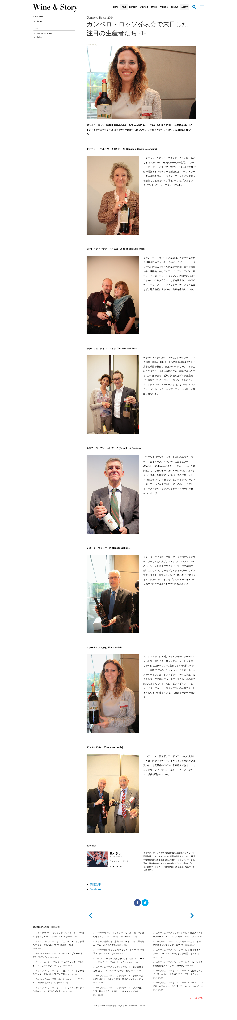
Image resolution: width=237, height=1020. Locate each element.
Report (133, 7)
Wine (124, 7)
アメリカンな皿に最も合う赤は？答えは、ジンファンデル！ (118, 991)
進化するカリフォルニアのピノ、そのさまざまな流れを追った (178, 953)
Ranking (164, 7)
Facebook (141, 1005)
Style (154, 7)
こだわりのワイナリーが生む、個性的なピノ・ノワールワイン (178, 974)
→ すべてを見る (196, 998)
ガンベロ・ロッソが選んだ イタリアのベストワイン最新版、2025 (58, 945)
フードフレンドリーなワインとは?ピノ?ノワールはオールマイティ (178, 986)
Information (133, 1005)
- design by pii (122, 1005)
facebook (117, 866)
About (184, 7)
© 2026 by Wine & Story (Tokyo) (104, 1005)
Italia (39, 37)
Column (174, 7)
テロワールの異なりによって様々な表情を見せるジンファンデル (118, 979)
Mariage (144, 7)
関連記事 (95, 884)
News (115, 7)
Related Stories (47, 927)
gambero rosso (45, 33)
